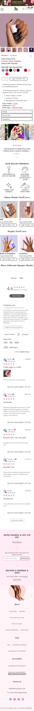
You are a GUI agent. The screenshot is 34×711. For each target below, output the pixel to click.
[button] (2, 132)
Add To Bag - (9, 225)
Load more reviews (17, 520)
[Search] (23, 8)
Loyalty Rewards (12, 630)
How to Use (6, 115)
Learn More (17, 579)
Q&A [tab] (21, 278)
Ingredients (6, 119)
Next (32, 50)
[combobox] (23, 352)
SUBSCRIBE (25, 558)
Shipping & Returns (20, 645)
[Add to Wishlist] (31, 56)
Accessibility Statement (17, 651)
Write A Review (17, 296)
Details (5, 111)
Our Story (13, 611)
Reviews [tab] (14, 278)
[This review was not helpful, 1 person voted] (28, 387)
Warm (13, 105)
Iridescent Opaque (17, 107)
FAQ (8, 645)
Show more (13, 347)
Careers (22, 611)
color (5, 342)
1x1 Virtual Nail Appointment (17, 692)
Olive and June (10, 708)
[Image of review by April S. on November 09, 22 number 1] (7, 373)
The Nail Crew (17, 624)
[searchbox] (10, 334)
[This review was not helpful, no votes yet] (28, 422)
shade (16, 342)
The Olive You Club (17, 617)
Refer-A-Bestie (17, 542)
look (11, 342)
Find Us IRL (24, 630)
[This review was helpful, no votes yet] (25, 387)
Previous (2, 50)
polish (6, 347)
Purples (15, 103)
